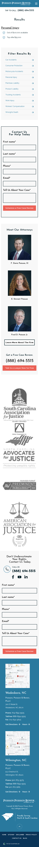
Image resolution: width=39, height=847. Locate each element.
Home (4, 834)
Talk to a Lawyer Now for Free (19, 368)
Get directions (11, 724)
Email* (6, 178)
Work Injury (9, 100)
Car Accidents (11, 60)
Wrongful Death (11, 112)
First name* (9, 142)
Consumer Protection (13, 66)
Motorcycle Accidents (14, 71)
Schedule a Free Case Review (19, 208)
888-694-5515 (19, 716)
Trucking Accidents (13, 95)
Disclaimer (20, 834)
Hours (25, 724)
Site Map (11, 834)
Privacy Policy (31, 834)
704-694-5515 (18, 713)
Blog (25, 838)
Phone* (7, 166)
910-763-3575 (18, 780)
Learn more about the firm (19, 342)
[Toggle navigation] (36, 3)
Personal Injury (10, 28)
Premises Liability (12, 83)
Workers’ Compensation (14, 106)
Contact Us (16, 838)
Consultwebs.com (15, 843)
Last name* (9, 154)
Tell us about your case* (17, 190)
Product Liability (11, 89)
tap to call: (19, 10)
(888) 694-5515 (19, 361)
